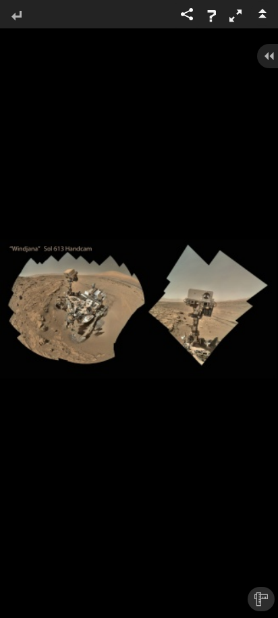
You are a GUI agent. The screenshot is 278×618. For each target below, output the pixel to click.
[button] (235, 15)
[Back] (16, 16)
